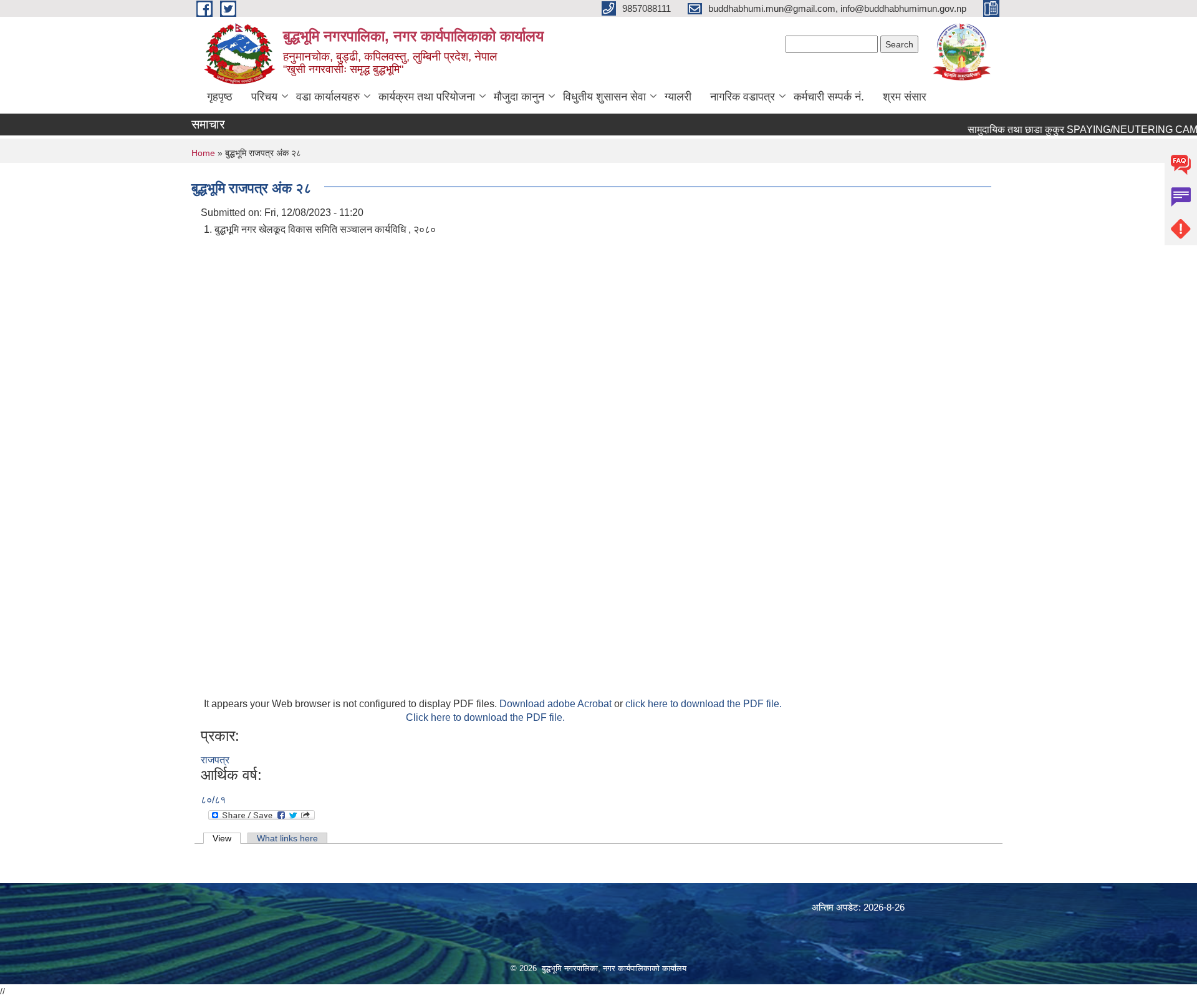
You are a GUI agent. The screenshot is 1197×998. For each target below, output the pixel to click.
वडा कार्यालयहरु (328, 97)
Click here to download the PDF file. (485, 717)
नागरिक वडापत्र (742, 97)
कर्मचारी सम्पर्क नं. (829, 97)
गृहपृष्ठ (220, 97)
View (227, 838)
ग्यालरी (678, 97)
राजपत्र (215, 760)
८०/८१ (213, 800)
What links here (287, 838)
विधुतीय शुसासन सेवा (604, 97)
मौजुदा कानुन (519, 97)
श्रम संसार (904, 97)
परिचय (264, 97)
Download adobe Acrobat (556, 703)
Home (203, 153)
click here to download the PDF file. (703, 703)
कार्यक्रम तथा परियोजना (426, 97)
